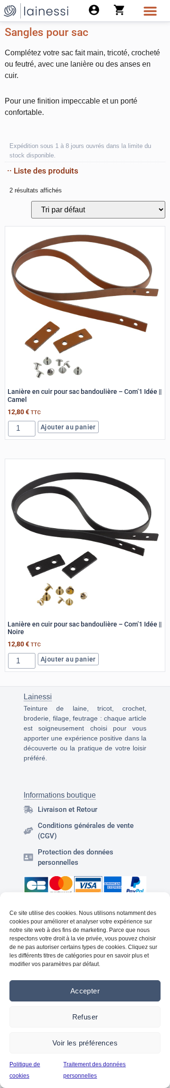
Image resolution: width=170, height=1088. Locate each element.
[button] (150, 10)
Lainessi (38, 697)
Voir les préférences (85, 1043)
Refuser (85, 1017)
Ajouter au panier (68, 427)
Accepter (85, 991)
